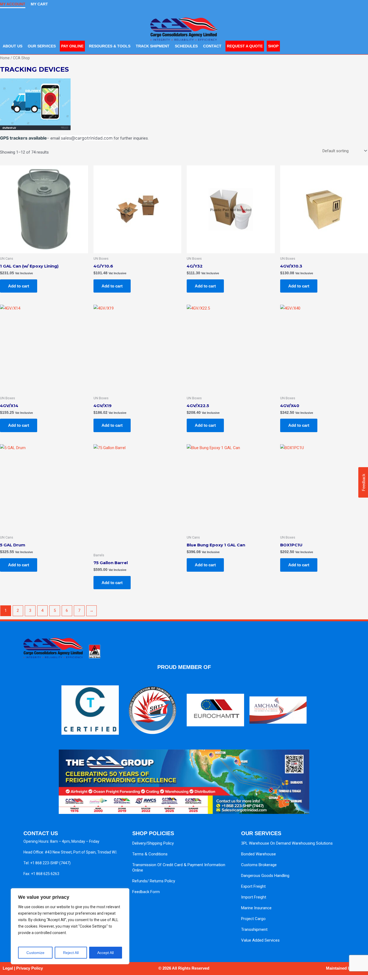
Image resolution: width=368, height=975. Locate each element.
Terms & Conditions (150, 854)
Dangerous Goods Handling (265, 875)
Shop (273, 46)
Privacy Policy (29, 968)
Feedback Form (146, 891)
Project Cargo (253, 918)
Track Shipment (152, 46)
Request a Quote (245, 46)
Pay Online (72, 46)
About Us (12, 46)
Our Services (42, 46)
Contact (212, 46)
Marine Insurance (256, 907)
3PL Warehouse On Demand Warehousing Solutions (287, 843)
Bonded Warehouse (258, 854)
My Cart (39, 4)
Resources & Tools (109, 46)
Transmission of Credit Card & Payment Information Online (178, 867)
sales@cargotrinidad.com (87, 138)
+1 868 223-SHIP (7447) (50, 863)
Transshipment (254, 929)
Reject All (71, 952)
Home (5, 58)
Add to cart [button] (18, 286)
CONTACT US (40, 833)
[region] (70, 926)
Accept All (105, 952)
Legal (8, 968)
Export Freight (253, 886)
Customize (35, 952)
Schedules (186, 46)
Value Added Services (260, 940)
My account (12, 4)
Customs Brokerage (259, 864)
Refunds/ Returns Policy (153, 881)
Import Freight (253, 897)
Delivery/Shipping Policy (153, 843)
